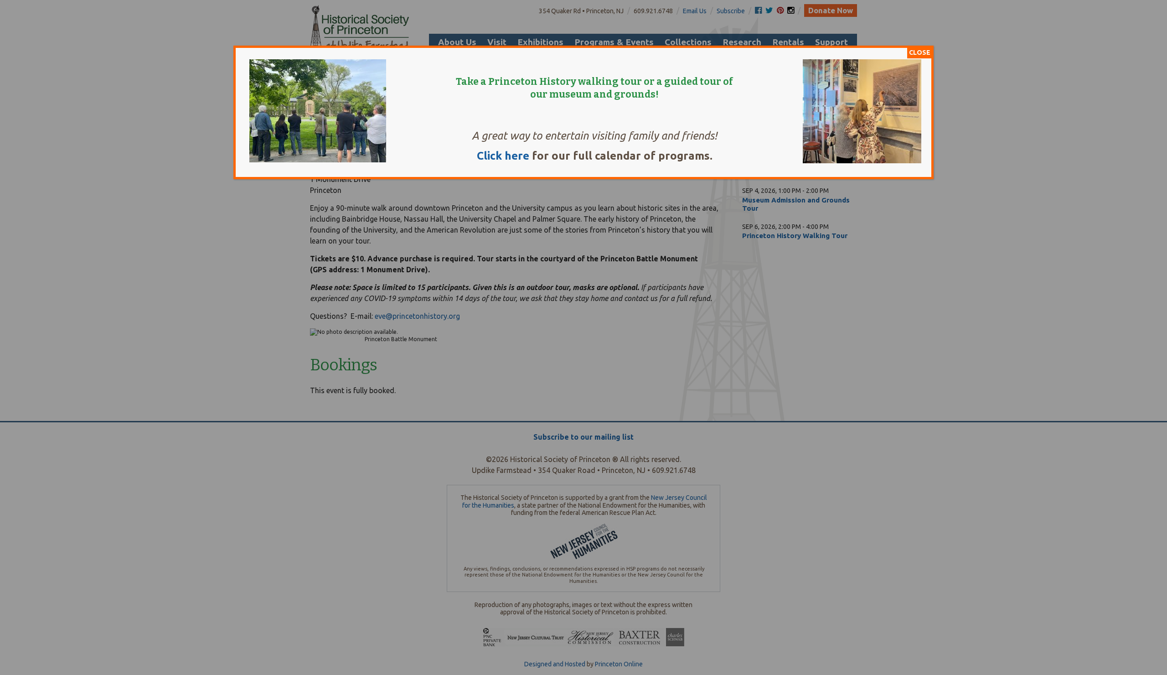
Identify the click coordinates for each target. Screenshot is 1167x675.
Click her (500, 156)
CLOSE (919, 52)
